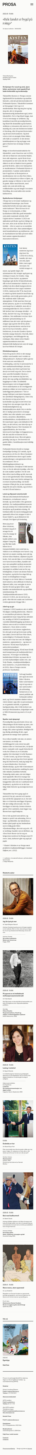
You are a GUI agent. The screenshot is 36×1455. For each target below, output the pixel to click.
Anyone (30, 1448)
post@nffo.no (11, 1402)
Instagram (5, 1439)
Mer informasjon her (8, 1413)
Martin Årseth (8, 1219)
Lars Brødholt (8, 1291)
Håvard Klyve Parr (10, 1146)
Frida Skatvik (8, 999)
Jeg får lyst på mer (10, 921)
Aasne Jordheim (9, 29)
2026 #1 (5, 1284)
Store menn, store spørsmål (13, 1287)
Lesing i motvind (9, 1068)
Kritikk (11, 13)
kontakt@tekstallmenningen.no (16, 1411)
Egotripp (6, 1360)
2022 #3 (5, 13)
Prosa (16, 4)
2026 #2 (5, 918)
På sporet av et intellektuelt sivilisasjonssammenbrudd (13, 994)
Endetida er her (9, 1143)
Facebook (5, 1438)
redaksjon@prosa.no (13, 1391)
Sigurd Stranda (9, 1071)
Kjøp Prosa (6, 1365)
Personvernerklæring (9, 1448)
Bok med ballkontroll (11, 1215)
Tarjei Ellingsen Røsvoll (11, 924)
